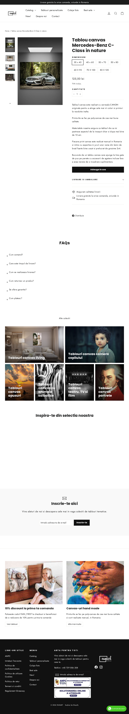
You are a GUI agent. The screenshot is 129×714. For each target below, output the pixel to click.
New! (28, 16)
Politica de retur (12, 681)
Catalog (30, 10)
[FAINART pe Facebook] (96, 667)
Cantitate (78, 89)
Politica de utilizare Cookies (13, 675)
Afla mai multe (74, 624)
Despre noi (41, 16)
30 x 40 (77, 62)
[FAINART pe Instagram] (101, 667)
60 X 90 (78, 69)
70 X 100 (91, 69)
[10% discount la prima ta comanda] (34, 582)
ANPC (8, 656)
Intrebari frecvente (13, 660)
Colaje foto (73, 10)
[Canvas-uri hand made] (95, 582)
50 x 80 (114, 62)
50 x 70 (102, 62)
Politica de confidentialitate (12, 667)
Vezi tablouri (12, 624)
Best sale (88, 10)
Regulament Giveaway (15, 690)
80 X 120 (104, 69)
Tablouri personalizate (52, 10)
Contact (55, 16)
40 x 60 (90, 62)
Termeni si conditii (13, 686)
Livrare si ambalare (85, 179)
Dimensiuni (79, 57)
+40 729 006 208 (70, 667)
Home (7, 31)
